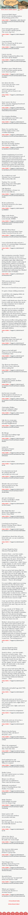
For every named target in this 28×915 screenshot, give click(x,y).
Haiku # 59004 (5, 60)
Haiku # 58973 (5, 640)
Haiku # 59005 (5, 47)
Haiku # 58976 (5, 516)
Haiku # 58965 (5, 791)
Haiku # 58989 (5, 343)
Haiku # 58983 (5, 425)
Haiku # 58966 (5, 765)
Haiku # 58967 (5, 751)
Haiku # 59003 (5, 74)
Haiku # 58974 (5, 542)
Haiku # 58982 (5, 438)
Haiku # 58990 (5, 330)
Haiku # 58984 (5, 413)
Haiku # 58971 (5, 692)
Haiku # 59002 (5, 95)
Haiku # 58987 (5, 370)
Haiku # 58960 (5, 867)
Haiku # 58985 (5, 398)
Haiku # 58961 (5, 854)
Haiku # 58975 (5, 529)
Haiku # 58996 (5, 194)
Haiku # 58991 (5, 274)
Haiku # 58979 (5, 476)
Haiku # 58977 (5, 503)
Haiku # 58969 (5, 724)
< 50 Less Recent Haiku (14, 901)
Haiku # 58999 (5, 134)
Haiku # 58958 (5, 894)
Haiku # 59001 (5, 107)
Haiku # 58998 (5, 147)
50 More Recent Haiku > (14, 904)
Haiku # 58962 (5, 842)
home (2, 9)
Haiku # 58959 (5, 882)
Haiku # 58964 (5, 805)
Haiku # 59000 (5, 122)
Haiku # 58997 (5, 168)
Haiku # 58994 (5, 221)
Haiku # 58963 (5, 829)
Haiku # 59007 (5, 20)
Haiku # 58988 (5, 356)
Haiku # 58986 (5, 384)
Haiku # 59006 (5, 34)
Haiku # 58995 (5, 208)
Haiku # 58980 (5, 463)
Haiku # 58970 (5, 713)
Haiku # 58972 (5, 680)
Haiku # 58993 (5, 235)
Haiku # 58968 (5, 736)
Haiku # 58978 (5, 489)
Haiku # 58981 (5, 452)
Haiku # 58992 (5, 248)
